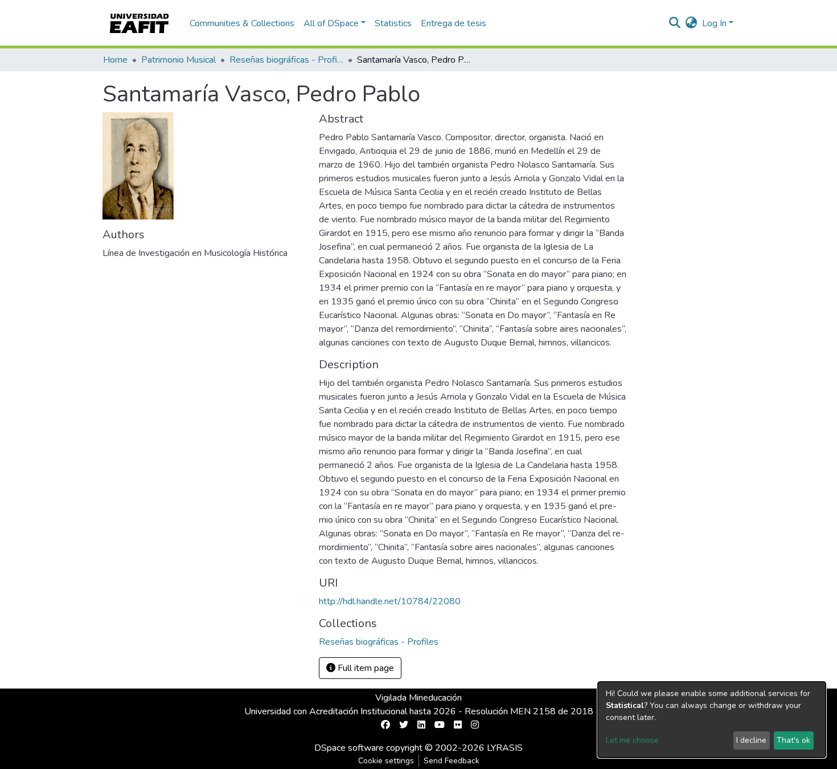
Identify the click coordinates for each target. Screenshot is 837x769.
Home (115, 60)
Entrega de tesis (453, 23)
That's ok (793, 740)
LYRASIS (505, 748)
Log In (714, 23)
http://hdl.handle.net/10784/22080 (390, 601)
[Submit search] (675, 23)
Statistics (393, 23)
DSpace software (349, 748)
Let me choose (632, 740)
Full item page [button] (364, 668)
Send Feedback (451, 760)
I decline (751, 740)
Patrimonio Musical (178, 60)
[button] (691, 23)
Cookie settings (386, 760)
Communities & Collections (242, 23)
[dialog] (712, 720)
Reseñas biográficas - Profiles (286, 60)
